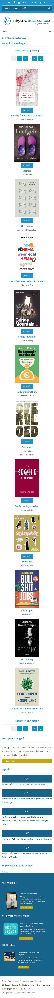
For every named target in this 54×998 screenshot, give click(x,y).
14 (35, 58)
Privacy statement (43, 985)
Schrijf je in (10, 761)
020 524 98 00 (38, 2)
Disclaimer (6, 985)
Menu (5, 32)
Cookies (15, 985)
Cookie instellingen (26, 985)
